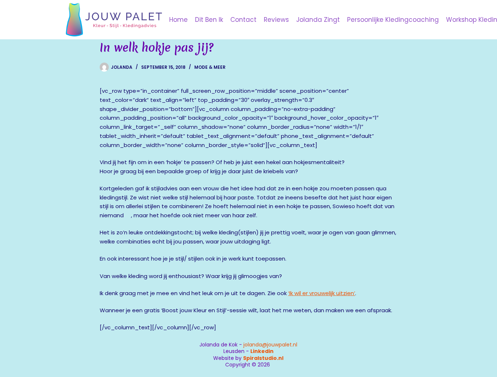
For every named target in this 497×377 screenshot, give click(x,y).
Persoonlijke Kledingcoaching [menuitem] (393, 19)
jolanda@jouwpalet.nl (270, 344)
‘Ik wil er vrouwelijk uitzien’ (321, 293)
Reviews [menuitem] (276, 19)
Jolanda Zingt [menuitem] (318, 19)
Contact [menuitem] (243, 19)
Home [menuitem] (178, 19)
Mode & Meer (210, 67)
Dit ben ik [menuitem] (209, 19)
